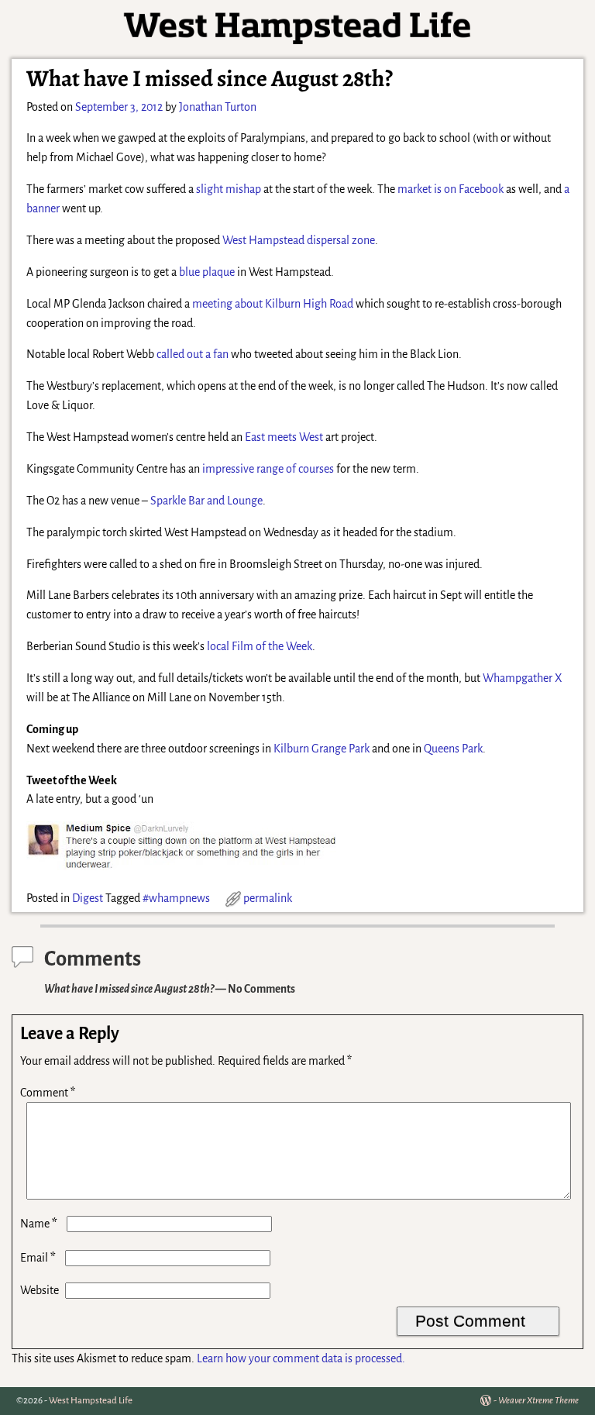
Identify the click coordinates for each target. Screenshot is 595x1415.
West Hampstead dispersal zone (298, 240)
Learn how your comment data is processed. (301, 1358)
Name (38, 1223)
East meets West (284, 437)
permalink (267, 898)
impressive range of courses (268, 469)
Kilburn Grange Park (321, 748)
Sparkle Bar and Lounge (206, 500)
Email (38, 1257)
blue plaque (207, 272)
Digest (87, 898)
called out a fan (192, 354)
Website (39, 1290)
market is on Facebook (450, 189)
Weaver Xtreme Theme (538, 1401)
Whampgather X (522, 678)
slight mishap (228, 189)
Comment (47, 1092)
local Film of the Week (259, 646)
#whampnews (176, 898)
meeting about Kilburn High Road (272, 304)
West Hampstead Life (90, 1401)
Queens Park (453, 748)
